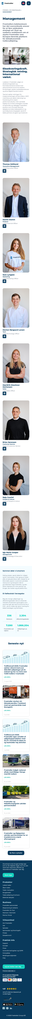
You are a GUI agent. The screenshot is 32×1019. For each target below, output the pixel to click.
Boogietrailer (7, 892)
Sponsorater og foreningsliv (12, 930)
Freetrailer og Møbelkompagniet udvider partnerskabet (15, 804)
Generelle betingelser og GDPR (13, 950)
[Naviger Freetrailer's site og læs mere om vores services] (29, 3)
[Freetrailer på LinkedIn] (11, 1008)
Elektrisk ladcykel (8, 897)
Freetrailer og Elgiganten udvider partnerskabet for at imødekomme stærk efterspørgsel (16, 836)
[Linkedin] (4, 171)
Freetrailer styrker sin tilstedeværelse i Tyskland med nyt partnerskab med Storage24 (15, 704)
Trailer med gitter (8, 890)
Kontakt (5, 946)
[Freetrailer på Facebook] (4, 1008)
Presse (5, 933)
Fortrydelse (6, 953)
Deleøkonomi (7, 935)
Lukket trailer (7, 885)
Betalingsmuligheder (9, 955)
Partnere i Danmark (9, 913)
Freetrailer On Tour (9, 910)
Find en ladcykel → (9, 971)
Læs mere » (7, 677)
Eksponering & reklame (10, 908)
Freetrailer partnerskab (10, 905)
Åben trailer (6, 887)
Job (4, 925)
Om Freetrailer (14, 10)
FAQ (4, 958)
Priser (4, 948)
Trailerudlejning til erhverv (11, 895)
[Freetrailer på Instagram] (7, 1008)
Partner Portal (7, 915)
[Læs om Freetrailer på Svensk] (23, 3)
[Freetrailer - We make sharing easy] (7, 3)
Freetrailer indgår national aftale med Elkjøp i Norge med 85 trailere (15, 772)
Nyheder (5, 928)
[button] (16, 853)
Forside (5, 10)
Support (5, 943)
